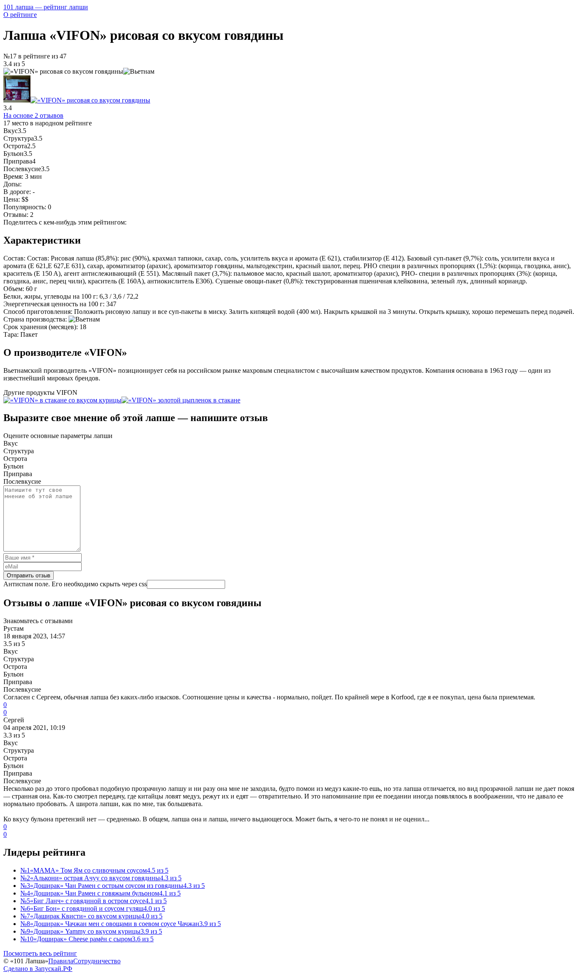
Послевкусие (22, 481)
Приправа (17, 473)
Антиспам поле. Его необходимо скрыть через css (75, 584)
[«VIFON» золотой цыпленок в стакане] (180, 400)
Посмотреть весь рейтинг (40, 953)
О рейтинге (20, 14)
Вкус (10, 443)
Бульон (13, 466)
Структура (18, 451)
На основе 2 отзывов (33, 115)
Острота (15, 458)
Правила (60, 961)
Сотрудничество (97, 961)
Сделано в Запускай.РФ (37, 968)
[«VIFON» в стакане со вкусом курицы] (62, 400)
